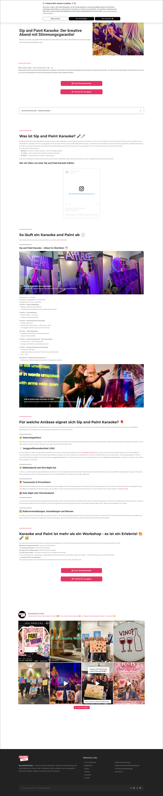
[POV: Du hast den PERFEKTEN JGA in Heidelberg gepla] (34, 641)
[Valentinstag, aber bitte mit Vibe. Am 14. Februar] (129, 683)
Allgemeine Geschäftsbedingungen (127, 765)
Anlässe (87, 772)
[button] (140, 111)
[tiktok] (137, 788)
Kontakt (87, 778)
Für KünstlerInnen (90, 762)
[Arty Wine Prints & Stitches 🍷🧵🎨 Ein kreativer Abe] (129, 641)
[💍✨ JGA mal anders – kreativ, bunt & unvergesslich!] (34, 683)
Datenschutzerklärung (122, 762)
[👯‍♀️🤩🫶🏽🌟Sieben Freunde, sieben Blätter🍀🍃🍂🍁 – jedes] (97, 683)
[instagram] (131, 788)
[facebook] (134, 788)
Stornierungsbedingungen (124, 769)
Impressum (119, 772)
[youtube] (140, 788)
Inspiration (87, 775)
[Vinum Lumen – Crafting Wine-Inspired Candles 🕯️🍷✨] (65, 641)
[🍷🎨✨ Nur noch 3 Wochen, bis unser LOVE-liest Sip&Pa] (65, 683)
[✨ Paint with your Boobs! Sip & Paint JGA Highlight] (97, 641)
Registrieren (88, 765)
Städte (86, 769)
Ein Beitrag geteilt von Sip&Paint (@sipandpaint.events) (81, 214)
